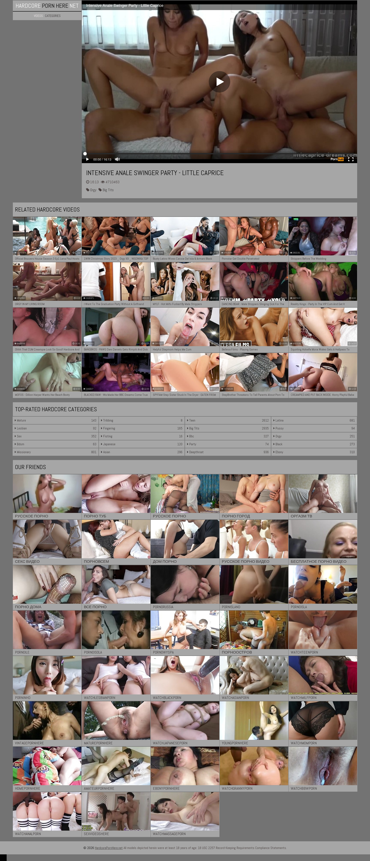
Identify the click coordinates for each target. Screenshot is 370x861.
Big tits (108, 189)
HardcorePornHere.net (109, 848)
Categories (53, 16)
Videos (38, 16)
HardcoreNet (47, 5)
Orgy (92, 189)
